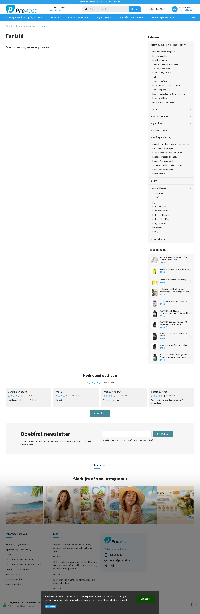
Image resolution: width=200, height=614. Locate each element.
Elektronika (157, 227)
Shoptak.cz (31, 606)
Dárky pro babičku (160, 210)
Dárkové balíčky (159, 206)
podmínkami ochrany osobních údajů (140, 440)
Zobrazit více (100, 413)
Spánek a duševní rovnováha (165, 64)
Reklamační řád (13, 574)
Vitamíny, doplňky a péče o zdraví (167, 165)
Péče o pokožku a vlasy (162, 169)
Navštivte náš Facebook (106, 566)
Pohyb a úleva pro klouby (163, 161)
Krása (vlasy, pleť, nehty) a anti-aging (168, 93)
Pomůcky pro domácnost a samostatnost (170, 144)
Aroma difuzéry (159, 188)
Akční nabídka (158, 239)
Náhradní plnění (14, 579)
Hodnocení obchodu (100, 375)
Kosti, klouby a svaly (161, 72)
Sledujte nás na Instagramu (100, 479)
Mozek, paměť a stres (162, 60)
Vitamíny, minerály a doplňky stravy (168, 44)
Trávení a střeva (159, 81)
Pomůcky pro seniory (161, 137)
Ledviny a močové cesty (163, 102)
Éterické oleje (159, 193)
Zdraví (154, 109)
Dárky (154, 181)
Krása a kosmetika (160, 116)
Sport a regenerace (161, 89)
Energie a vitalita (159, 56)
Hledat (135, 9)
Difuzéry (157, 197)
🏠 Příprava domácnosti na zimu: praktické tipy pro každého (74, 581)
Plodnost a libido (159, 98)
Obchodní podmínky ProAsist (20, 559)
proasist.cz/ (112, 566)
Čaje (154, 202)
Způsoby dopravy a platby (18, 549)
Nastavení (50, 606)
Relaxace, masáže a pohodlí (164, 156)
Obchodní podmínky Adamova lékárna (24, 564)
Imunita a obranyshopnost (163, 51)
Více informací (120, 600)
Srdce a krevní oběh (161, 68)
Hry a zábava (157, 123)
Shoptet (17, 606)
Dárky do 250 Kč (159, 223)
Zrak (154, 77)
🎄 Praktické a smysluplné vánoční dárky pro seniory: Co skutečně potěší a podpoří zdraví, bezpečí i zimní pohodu (75, 565)
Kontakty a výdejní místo (18, 544)
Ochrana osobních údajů (18, 569)
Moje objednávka (14, 584)
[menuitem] (26, 17)
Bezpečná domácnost (161, 130)
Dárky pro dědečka (160, 215)
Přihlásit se (163, 434)
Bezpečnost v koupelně (162, 148)
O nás (8, 554)
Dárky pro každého (160, 219)
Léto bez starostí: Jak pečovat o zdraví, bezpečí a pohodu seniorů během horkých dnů (73, 548)
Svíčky (155, 231)
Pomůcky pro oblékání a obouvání (167, 152)
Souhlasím (145, 598)
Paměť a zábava (159, 173)
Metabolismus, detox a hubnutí (166, 85)
